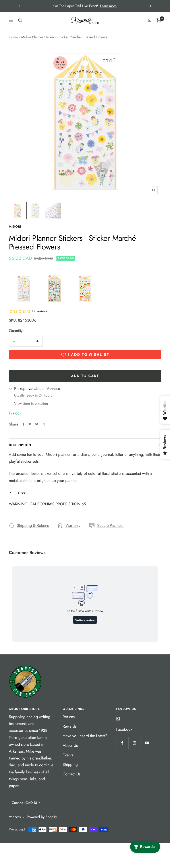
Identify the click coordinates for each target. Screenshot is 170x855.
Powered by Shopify (42, 816)
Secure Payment (110, 525)
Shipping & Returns (33, 525)
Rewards (70, 726)
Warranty (73, 525)
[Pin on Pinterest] (30, 424)
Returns (69, 717)
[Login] (149, 20)
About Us (70, 745)
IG (118, 718)
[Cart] (158, 20)
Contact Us (71, 774)
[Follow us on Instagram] (134, 743)
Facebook (124, 729)
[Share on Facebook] (24, 424)
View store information (31, 403)
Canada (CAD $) (24, 802)
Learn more (108, 5)
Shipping (70, 764)
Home (13, 37)
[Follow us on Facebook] (122, 743)
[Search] (20, 20)
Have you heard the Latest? (85, 736)
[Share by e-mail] (43, 424)
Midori (15, 226)
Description (20, 445)
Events (68, 755)
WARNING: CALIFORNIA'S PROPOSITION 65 (47, 504)
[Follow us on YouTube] (147, 743)
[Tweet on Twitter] (37, 424)
